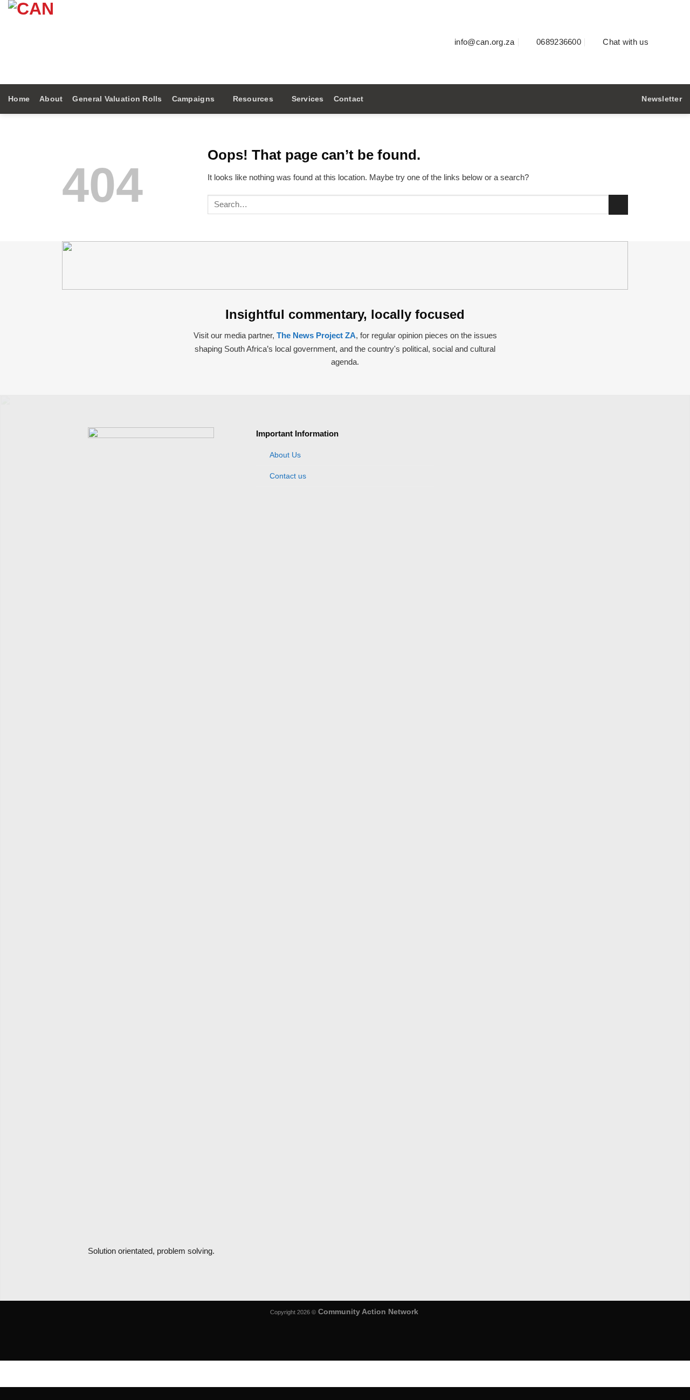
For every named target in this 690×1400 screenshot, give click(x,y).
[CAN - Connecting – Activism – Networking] (196, 42)
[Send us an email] (675, 41)
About (51, 99)
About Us (285, 455)
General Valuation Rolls (117, 99)
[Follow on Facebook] (662, 41)
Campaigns (193, 99)
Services (308, 99)
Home (19, 99)
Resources (253, 99)
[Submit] (618, 205)
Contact (349, 99)
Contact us (288, 476)
